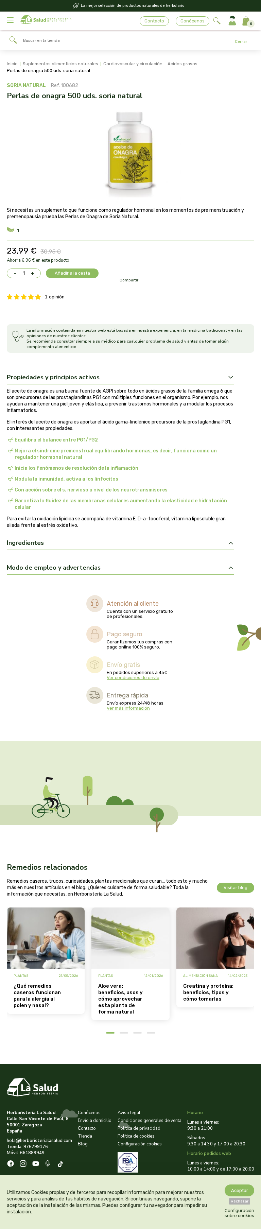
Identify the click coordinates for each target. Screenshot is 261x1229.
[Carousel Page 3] (137, 1033)
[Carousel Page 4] (151, 1033)
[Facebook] (10, 1164)
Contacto (154, 20)
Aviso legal (129, 1113)
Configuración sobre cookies (239, 1213)
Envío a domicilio (94, 1121)
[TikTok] (61, 1164)
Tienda (85, 1136)
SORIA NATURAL (26, 85)
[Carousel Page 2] (124, 1033)
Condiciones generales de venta (149, 1121)
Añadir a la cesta (72, 273)
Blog (83, 1144)
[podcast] (48, 1164)
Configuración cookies (140, 1144)
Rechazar (239, 1201)
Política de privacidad (139, 1128)
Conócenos (192, 20)
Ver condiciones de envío (133, 677)
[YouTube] (35, 1164)
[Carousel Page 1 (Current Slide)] (110, 1033)
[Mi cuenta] (232, 21)
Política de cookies (136, 1136)
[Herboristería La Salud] (45, 21)
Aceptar (239, 1190)
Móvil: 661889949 (26, 1153)
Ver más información (128, 708)
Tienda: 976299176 (27, 1147)
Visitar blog (235, 887)
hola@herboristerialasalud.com (39, 1141)
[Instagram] (23, 1164)
